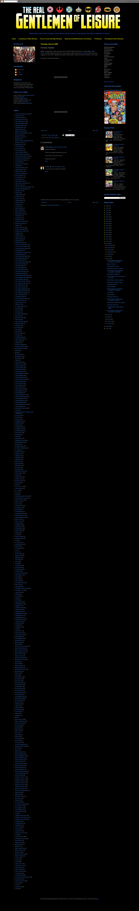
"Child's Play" (18, 146)
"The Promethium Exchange (22, 275)
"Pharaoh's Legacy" (20, 223)
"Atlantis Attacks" (19, 129)
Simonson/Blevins (19, 754)
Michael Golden (19, 665)
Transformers (18, 831)
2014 (107, 232)
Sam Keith (17, 736)
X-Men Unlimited (19, 871)
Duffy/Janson (18, 455)
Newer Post (44, 130)
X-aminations (18, 875)
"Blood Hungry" (19, 135)
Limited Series (18, 602)
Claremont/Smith (19, 402)
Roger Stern (18, 729)
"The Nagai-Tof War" (20, 273)
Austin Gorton (49, 147)
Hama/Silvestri (19, 529)
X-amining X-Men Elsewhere (22, 877)
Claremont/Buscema (20, 373)
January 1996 (18, 555)
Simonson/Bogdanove (20, 756)
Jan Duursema (19, 554)
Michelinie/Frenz (19, 667)
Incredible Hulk (19, 544)
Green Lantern (19, 521)
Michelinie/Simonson (20, 669)
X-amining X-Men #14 (112, 297)
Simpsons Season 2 (20, 781)
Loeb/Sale (17, 625)
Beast (16, 352)
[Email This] (66, 135)
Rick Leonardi (18, 725)
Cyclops (17, 410)
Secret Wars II (18, 742)
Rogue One (18, 731)
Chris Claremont (19, 367)
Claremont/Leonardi (20, 389)
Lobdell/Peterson (19, 615)
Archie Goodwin (19, 333)
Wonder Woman (19, 856)
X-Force (17, 859)
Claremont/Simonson (20, 400)
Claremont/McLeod (20, 391)
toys (16, 884)
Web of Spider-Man (20, 848)
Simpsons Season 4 (20, 784)
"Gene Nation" (18, 179)
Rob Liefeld (18, 727)
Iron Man (17, 546)
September (110, 252)
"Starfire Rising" (19, 239)
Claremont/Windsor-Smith (21, 404)
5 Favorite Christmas (20, 314)
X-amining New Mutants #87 (113, 90)
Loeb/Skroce (18, 627)
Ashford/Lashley (19, 337)
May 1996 (17, 663)
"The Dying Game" (19, 254)
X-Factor (17, 858)
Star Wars (17, 794)
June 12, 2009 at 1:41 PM (58, 166)
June (108, 258)
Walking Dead (18, 842)
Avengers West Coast (20, 346)
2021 (107, 217)
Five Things (18, 482)
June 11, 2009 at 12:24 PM (60, 147)
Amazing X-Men (19, 323)
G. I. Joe (17, 490)
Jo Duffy (17, 563)
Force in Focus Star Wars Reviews (51, 39)
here (32, 87)
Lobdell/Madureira (19, 613)
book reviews (18, 879)
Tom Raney (18, 829)
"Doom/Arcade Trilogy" (21, 160)
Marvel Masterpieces (20, 652)
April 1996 (17, 331)
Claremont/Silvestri (20, 398)
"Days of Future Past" (20, 152)
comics (17, 883)
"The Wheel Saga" (19, 296)
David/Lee (17, 425)
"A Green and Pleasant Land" (22, 114)
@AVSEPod (29, 103)
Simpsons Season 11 (20, 779)
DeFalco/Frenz (19, 438)
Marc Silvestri (18, 642)
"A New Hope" (18, 115)
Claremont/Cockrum (20, 377)
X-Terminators (18, 873)
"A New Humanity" (19, 117)
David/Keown (18, 423)
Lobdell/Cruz (18, 606)
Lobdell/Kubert (19, 609)
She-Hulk (17, 748)
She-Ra (17, 750)
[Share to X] (70, 135)
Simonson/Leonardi (20, 763)
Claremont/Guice (19, 385)
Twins (16, 834)
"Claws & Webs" (19, 148)
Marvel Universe (19, 656)
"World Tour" (18, 304)
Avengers (17, 342)
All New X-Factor (19, 317)
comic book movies (20, 881)
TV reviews (18, 802)
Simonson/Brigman (20, 757)
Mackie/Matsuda (19, 638)
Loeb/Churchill (19, 621)
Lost (16, 629)
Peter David (18, 707)
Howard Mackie (19, 538)
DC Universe (18, 415)
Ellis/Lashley (18, 463)
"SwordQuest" (18, 240)
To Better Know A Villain (21, 819)
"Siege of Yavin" (19, 237)
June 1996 (18, 580)
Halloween (18, 523)
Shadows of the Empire (21, 746)
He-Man (17, 534)
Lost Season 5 (18, 631)
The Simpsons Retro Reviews (113, 39)
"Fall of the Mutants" (20, 167)
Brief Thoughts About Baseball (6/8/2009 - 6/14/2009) (114, 289)
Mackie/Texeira (19, 640)
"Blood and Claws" (20, 137)
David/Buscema (19, 421)
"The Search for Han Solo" (21, 281)
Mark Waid (18, 644)
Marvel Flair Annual (20, 648)
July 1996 (17, 579)
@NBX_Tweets (23, 98)
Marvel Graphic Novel (20, 650)
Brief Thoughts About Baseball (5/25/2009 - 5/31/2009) (114, 311)
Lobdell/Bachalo (19, 604)
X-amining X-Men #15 (112, 284)
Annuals (17, 329)
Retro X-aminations (20, 721)
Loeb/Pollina (18, 623)
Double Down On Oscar (113, 266)
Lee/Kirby (17, 594)
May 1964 (17, 661)
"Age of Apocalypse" (20, 123)
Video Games (18, 840)
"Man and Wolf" (19, 210)
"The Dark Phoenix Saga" (21, 248)
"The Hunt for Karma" (20, 264)
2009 (107, 243)
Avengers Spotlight (20, 344)
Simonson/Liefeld (19, 765)
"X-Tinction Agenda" (20, 306)
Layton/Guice (18, 592)
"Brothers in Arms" (19, 142)
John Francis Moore (20, 573)
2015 (107, 230)
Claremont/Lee (19, 387)
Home (14, 39)
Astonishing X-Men (20, 339)
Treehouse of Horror (20, 833)
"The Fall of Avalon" (20, 260)
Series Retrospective (20, 744)
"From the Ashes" (19, 177)
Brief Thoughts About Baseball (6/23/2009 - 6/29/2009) (114, 261)
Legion (17, 598)
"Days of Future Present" (21, 154)
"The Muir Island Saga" (21, 271)
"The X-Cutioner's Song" (21, 298)
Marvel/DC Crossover (20, 659)
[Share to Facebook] (72, 135)
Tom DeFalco (18, 825)
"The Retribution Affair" (21, 279)
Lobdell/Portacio (19, 617)
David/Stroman (19, 429)
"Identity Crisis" (19, 190)
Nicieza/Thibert (19, 694)
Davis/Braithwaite (19, 430)
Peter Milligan (18, 709)
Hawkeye (17, 532)
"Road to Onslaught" (20, 229)
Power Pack (18, 711)
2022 (107, 214)
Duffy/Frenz (18, 454)
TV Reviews (98, 39)
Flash (16, 484)
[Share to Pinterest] (74, 135)
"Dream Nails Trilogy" (20, 164)
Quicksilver (18, 715)
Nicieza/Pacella (19, 690)
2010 (107, 241)
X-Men (16, 861)
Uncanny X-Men (19, 836)
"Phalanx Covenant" (20, 221)
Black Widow (18, 354)
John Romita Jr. (19, 575)
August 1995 (18, 341)
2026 (107, 206)
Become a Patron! (108, 81)
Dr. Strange (18, 450)
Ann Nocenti (18, 327)
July (108, 256)
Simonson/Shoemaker (20, 771)
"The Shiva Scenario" (20, 287)
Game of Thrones (19, 500)
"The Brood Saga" (19, 242)
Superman (17, 800)
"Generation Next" (19, 181)
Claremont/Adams (19, 371)
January (109, 323)
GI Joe (16, 492)
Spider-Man (18, 792)
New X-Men (18, 681)
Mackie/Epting (18, 636)
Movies (17, 675)
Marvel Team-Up (19, 654)
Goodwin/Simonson (20, 515)
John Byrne (18, 571)
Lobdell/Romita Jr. (19, 619)
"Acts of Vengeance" (20, 121)
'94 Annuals (18, 310)
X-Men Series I (19, 867)
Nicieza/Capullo (19, 682)
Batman (17, 350)
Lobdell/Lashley (19, 611)
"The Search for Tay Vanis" (22, 283)
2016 (107, 228)
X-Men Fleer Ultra (19, 865)
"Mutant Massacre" (20, 214)
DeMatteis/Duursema (20, 440)
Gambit (17, 494)
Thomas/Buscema (19, 809)
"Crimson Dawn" (19, 150)
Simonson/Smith (19, 775)
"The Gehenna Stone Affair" (22, 262)
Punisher (17, 713)
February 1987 (19, 479)
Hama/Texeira (18, 530)
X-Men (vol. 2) (18, 863)
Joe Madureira (19, 565)
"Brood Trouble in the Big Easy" (23, 140)
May (108, 314)
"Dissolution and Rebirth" (21, 158)
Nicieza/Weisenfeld (20, 696)
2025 (107, 208)
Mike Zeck (17, 673)
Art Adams (17, 335)
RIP (16, 717)
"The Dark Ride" (19, 250)
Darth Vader (18, 419)
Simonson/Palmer (19, 767)
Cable (16, 360)
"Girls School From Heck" (21, 183)
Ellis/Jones (18, 461)
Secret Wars (18, 740)
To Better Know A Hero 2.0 (21, 817)
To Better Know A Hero (20, 815)
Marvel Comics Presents (21, 646)
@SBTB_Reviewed (23, 101)
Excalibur (17, 469)
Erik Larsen (18, 467)
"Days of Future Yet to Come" (22, 156)
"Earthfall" (17, 165)
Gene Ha (17, 504)
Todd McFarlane (19, 823)
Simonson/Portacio (20, 769)
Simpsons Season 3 (20, 782)
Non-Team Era (19, 700)
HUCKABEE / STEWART (113, 274)
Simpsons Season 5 (20, 786)
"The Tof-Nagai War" (20, 294)
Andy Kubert (18, 325)
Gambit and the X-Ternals (21, 498)
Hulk (16, 540)
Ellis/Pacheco (18, 465)
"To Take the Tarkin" (20, 300)
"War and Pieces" (19, 302)
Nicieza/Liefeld (19, 688)
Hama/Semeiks (19, 527)
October (109, 249)
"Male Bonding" (19, 208)
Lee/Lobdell (18, 596)
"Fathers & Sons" (19, 171)
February (109, 321)
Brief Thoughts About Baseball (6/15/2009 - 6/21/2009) (114, 271)
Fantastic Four (18, 477)
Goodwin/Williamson (20, 517)
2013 (107, 234)
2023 (107, 212)
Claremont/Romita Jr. (20, 394)
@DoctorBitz (21, 97)
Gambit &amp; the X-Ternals (22, 496)
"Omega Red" (18, 217)
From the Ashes (19, 488)
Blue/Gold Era (18, 356)
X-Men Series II (19, 869)
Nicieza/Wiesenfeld (20, 698)
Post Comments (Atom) (53, 205)
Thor (16, 813)
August (109, 254)
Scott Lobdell (18, 738)
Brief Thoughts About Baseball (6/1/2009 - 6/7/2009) (114, 299)
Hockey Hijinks (111, 294)
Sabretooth (18, 734)
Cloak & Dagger (19, 406)
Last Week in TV (19, 590)
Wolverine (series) (19, 854)
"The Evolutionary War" (21, 258)
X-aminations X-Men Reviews (28, 39)
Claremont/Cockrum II (20, 379)
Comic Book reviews (20, 408)
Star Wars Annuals (19, 796)
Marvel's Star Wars (20, 657)
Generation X (18, 507)
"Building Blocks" (19, 144)
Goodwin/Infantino (19, 513)
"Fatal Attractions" (19, 169)
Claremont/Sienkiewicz (21, 396)
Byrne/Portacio (19, 358)
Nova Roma (18, 702)
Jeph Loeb (18, 559)
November (110, 247)
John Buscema (19, 569)
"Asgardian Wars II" (20, 125)
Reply (46, 161)
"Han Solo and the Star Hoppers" (23, 187)
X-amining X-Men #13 (112, 305)
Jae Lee (17, 552)
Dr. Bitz (47, 166)
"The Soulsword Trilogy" (21, 292)
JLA (16, 550)
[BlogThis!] (68, 135)
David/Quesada (19, 427)
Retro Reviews (19, 719)
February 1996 (19, 480)
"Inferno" (17, 192)
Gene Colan (18, 502)
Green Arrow (18, 519)
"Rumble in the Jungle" (21, 231)
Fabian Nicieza (19, 473)
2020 (107, 219)
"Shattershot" (18, 235)
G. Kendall (19, 74)
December (110, 245)
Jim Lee (17, 561)
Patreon (17, 706)
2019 (107, 221)
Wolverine (17, 852)
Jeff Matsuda (18, 557)
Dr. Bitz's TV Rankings (20, 448)
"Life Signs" (18, 204)
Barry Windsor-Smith (20, 348)
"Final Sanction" (19, 175)
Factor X (17, 475)
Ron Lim (17, 732)
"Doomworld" (18, 162)
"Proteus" (17, 225)
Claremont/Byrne (19, 375)
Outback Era (18, 704)
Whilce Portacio (19, 850)
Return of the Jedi (19, 723)
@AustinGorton (30, 95)
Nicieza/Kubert (19, 686)
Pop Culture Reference (54, 137)
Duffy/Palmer (18, 459)
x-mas (16, 888)
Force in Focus (19, 486)
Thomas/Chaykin (19, 811)
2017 (107, 225)
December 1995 (19, 446)
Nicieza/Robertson (20, 692)
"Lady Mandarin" (19, 200)
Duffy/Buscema (19, 452)
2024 (107, 210)
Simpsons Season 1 (20, 777)
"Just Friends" (18, 196)
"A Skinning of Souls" (20, 119)
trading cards (18, 886)
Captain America (19, 364)
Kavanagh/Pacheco (20, 582)
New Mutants (18, 677)
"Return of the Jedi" (20, 227)
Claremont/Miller (19, 392)
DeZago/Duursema (20, 442)
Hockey (46, 137)
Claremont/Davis (19, 383)
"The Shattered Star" (20, 285)
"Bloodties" (18, 139)
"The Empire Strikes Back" (21, 256)
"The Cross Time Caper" (21, 244)
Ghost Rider (18, 509)
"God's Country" (19, 185)
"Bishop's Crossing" (20, 131)
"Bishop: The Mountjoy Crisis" (22, 133)
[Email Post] (63, 135)
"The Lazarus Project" (20, 269)
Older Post (95, 130)
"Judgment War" (19, 194)
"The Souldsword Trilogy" (21, 290)
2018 (107, 223)
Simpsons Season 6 (20, 788)
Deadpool (17, 444)
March (109, 319)
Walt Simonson (19, 844)
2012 (107, 236)
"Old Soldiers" (18, 215)
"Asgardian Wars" (19, 127)
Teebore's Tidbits (111, 286)
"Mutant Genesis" (19, 212)
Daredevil (17, 417)
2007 (107, 328)
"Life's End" (18, 206)
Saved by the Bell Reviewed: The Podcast (78, 39)
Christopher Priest (19, 369)
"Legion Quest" (19, 202)
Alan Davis (18, 316)
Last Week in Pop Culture (21, 588)
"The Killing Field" (19, 265)
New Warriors (18, 679)
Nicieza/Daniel (19, 684)
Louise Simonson (19, 634)
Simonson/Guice (19, 761)
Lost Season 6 (18, 632)
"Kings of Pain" (19, 198)
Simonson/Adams (19, 752)
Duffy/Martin (18, 457)
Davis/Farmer (18, 432)
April (108, 317)
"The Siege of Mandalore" (21, 289)
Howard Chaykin (19, 536)
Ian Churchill (18, 542)
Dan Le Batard (84, 53)
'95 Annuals (18, 312)
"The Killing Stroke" (20, 267)
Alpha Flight (18, 319)
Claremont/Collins (19, 381)
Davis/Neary (18, 434)
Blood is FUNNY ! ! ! (112, 264)
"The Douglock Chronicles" (22, 252)
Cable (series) (18, 362)
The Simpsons (18, 806)
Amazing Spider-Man (20, 321)
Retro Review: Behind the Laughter (116, 302)
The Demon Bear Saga (21, 804)
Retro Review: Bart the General (115, 268)
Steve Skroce (18, 798)
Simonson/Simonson (20, 773)
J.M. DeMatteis (19, 548)
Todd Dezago (18, 821)
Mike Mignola (18, 671)
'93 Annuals (18, 308)
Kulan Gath (18, 584)
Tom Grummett (19, 827)
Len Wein (17, 600)
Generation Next (19, 505)
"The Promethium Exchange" (22, 277)
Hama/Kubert (18, 525)
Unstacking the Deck (20, 838)
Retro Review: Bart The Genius (115, 282)
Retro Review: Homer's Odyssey (115, 280)
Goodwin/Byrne (19, 511)
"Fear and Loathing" (20, 173)
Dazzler (17, 436)
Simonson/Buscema (20, 759)
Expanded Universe (20, 471)
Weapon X (17, 846)
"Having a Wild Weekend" (21, 189)
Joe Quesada (18, 567)
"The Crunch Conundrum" (21, 246)
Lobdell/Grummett (19, 607)
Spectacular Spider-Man (21, 790)
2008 (107, 326)
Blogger (96, 898)
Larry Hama (18, 586)
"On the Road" (18, 219)
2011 (107, 239)
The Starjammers (19, 808)
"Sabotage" (18, 233)
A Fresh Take (110, 292)
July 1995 (17, 577)
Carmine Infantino (19, 366)
